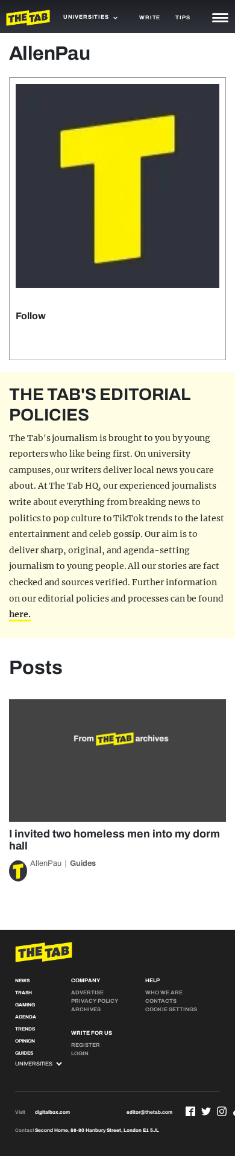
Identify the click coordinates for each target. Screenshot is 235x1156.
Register (85, 1045)
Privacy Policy (94, 1001)
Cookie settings (171, 1009)
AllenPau (45, 863)
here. (20, 614)
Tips (182, 17)
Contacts (161, 1001)
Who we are (164, 992)
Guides (83, 863)
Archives (86, 1009)
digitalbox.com (52, 1112)
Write (149, 17)
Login (80, 1053)
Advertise (87, 992)
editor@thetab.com (149, 1112)
